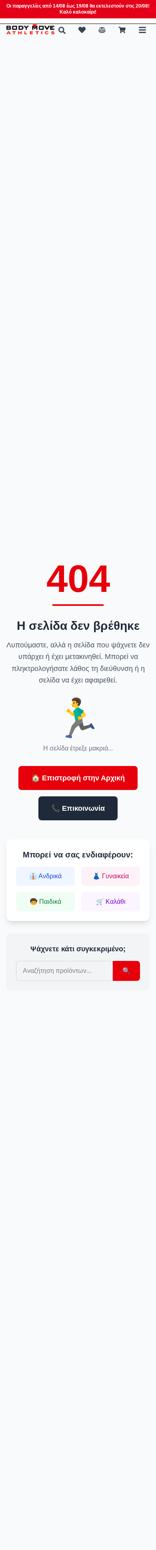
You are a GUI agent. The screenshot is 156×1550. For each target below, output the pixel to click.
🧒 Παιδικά (45, 901)
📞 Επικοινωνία (78, 808)
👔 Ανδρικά (45, 876)
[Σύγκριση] (102, 30)
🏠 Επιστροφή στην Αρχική (78, 778)
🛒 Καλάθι (111, 901)
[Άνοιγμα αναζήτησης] (62, 30)
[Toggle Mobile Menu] (142, 30)
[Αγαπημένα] (82, 30)
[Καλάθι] (122, 30)
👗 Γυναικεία (110, 876)
